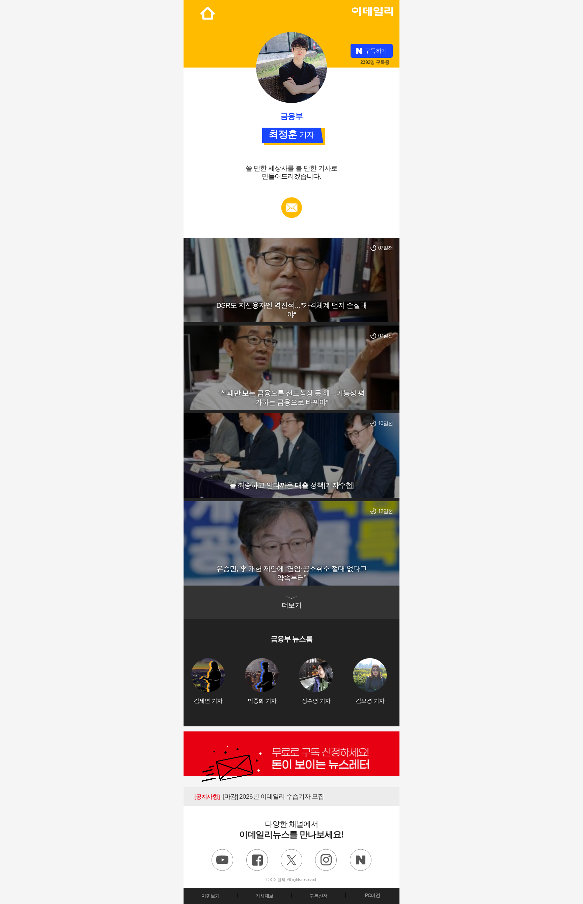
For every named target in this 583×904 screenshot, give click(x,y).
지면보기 (210, 896)
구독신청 (318, 896)
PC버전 (372, 895)
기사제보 (264, 896)
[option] (218, 681)
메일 (292, 200)
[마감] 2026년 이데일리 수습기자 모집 (259, 796)
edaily (372, 10)
